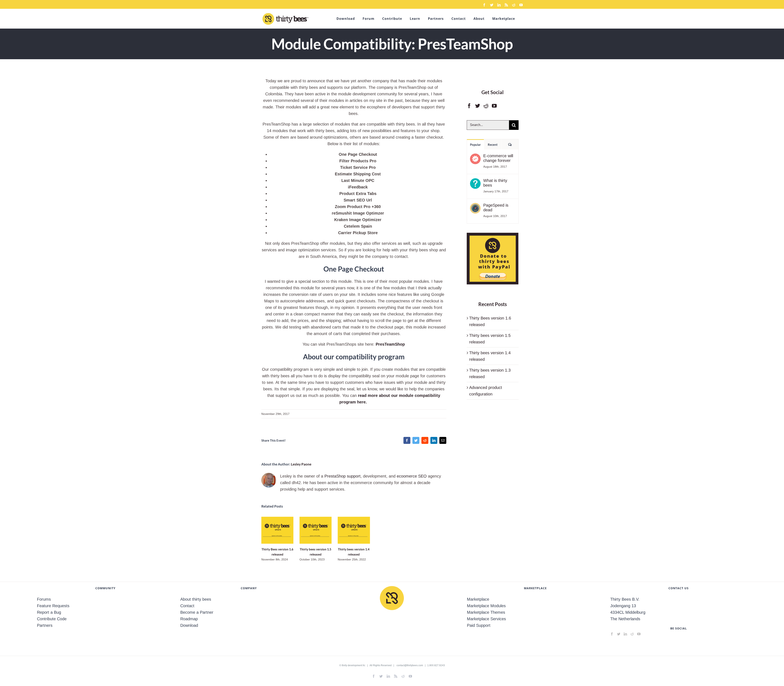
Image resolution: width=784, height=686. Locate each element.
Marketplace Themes (486, 612)
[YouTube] (494, 105)
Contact (187, 606)
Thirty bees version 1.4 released (353, 530)
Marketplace (478, 599)
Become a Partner (196, 612)
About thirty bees (195, 599)
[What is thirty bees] (475, 181)
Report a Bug (49, 612)
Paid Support (478, 625)
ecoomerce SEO (412, 476)
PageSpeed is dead (495, 207)
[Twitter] (477, 105)
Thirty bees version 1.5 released (315, 530)
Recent (493, 144)
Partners (44, 625)
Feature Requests (53, 606)
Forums (44, 599)
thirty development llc (353, 665)
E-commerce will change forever (498, 158)
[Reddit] (485, 105)
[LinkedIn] (625, 634)
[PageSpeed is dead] (475, 206)
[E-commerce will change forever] (475, 157)
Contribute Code (52, 619)
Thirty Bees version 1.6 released (277, 530)
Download (189, 625)
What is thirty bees (495, 182)
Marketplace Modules (486, 606)
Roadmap (189, 619)
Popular (475, 144)
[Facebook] (469, 105)
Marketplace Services (486, 619)
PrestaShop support (342, 476)
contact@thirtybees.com (409, 665)
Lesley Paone (301, 464)
